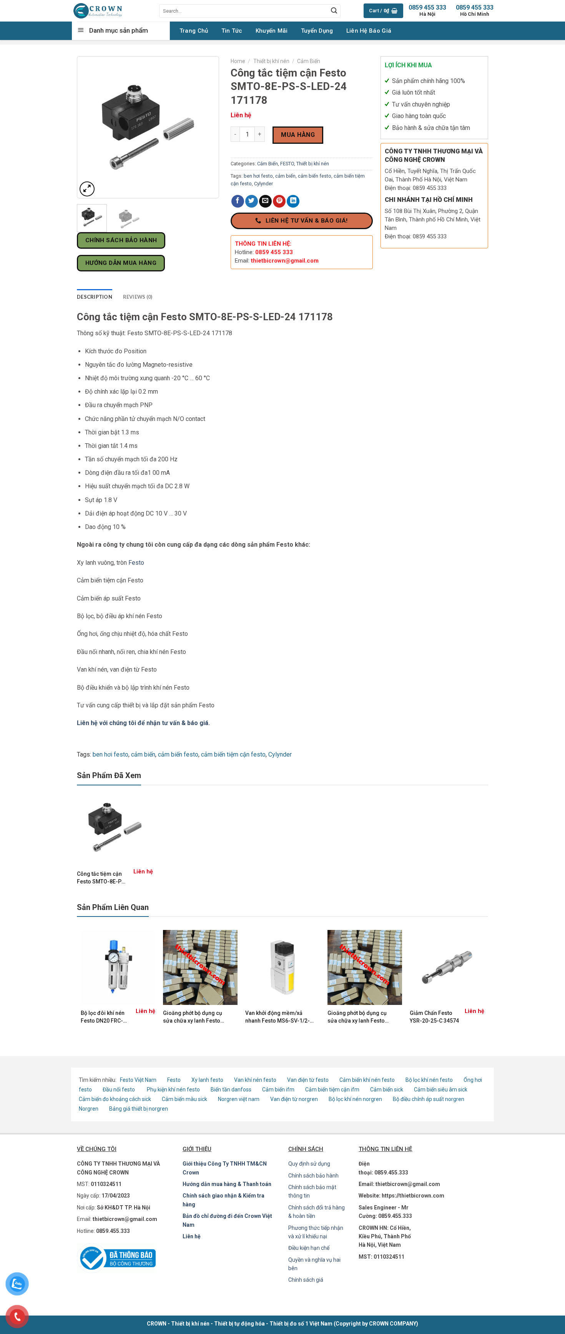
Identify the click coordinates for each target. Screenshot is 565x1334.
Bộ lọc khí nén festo (429, 1080)
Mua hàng (298, 134)
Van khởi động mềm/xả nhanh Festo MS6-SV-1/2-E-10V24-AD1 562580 (277, 1017)
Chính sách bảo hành (313, 1176)
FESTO (287, 163)
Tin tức (232, 31)
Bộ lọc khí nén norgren (355, 1099)
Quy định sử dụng (309, 1164)
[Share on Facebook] (237, 201)
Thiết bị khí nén (271, 61)
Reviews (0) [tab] (138, 297)
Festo (136, 562)
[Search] (334, 10)
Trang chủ (193, 31)
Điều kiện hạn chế (308, 1248)
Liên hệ (192, 1236)
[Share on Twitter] (251, 201)
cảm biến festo (314, 176)
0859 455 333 (475, 10)
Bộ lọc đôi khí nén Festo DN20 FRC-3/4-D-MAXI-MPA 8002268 (103, 1017)
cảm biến (285, 176)
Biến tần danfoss (231, 1089)
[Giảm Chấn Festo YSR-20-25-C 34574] (447, 967)
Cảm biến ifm (278, 1089)
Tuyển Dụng (317, 31)
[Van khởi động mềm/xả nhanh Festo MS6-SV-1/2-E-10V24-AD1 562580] (282, 967)
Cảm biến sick (387, 1089)
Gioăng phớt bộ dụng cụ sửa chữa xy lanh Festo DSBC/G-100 (192, 1017)
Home (238, 61)
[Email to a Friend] (265, 201)
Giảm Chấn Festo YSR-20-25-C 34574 (434, 1017)
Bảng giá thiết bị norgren (138, 1109)
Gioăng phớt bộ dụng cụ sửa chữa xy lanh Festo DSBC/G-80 (357, 1017)
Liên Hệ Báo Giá (369, 31)
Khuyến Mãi (272, 31)
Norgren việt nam (238, 1099)
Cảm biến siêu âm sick (440, 1089)
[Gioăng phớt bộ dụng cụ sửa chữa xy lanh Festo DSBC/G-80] (364, 967)
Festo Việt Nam (138, 1080)
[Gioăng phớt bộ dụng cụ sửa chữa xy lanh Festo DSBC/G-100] (200, 967)
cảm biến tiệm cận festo (233, 754)
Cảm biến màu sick (184, 1099)
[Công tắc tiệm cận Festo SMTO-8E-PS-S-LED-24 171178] (115, 827)
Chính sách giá (305, 1280)
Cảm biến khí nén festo (367, 1080)
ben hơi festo (258, 176)
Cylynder (263, 183)
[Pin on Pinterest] (279, 201)
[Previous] (89, 127)
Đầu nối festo (120, 1089)
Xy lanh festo (207, 1080)
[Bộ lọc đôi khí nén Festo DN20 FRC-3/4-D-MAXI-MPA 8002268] (118, 967)
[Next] (207, 127)
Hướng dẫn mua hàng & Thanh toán (227, 1184)
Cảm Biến (308, 61)
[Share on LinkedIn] (293, 201)
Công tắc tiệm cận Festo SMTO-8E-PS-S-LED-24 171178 (102, 878)
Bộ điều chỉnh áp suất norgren (428, 1099)
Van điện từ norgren (294, 1099)
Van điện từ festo (308, 1080)
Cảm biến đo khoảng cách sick (115, 1099)
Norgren (89, 1109)
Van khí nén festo (256, 1080)
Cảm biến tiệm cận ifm (332, 1089)
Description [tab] (94, 297)
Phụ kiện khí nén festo (173, 1089)
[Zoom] (87, 188)
